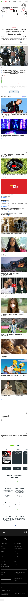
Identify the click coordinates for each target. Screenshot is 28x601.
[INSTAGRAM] (26, 532)
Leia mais (14, 91)
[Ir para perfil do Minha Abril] (14, 10)
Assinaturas (11, 12)
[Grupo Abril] (4, 1)
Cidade (14, 27)
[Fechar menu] (10, 7)
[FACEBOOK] (22, 532)
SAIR (24, 10)
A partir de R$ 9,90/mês (6, 469)
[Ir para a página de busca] (26, 17)
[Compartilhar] (4, 75)
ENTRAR (23, 9)
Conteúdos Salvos (14, 13)
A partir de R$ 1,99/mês (17, 469)
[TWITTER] (24, 532)
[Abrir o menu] (2, 10)
